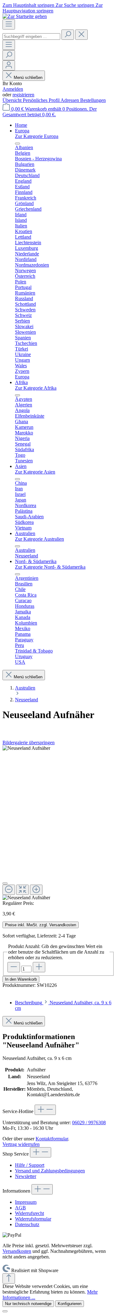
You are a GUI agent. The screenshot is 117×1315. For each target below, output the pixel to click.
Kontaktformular (52, 1138)
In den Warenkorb (21, 979)
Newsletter (25, 1176)
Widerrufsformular (33, 1218)
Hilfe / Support (29, 1165)
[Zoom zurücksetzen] (22, 890)
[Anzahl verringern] (13, 967)
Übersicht (12, 100)
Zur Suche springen (75, 5)
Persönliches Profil (42, 100)
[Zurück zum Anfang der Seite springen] (8, 1278)
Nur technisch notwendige (28, 1303)
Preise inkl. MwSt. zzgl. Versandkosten (40, 925)
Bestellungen (93, 100)
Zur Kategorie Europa (36, 136)
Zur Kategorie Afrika (35, 388)
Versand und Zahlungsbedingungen (50, 1170)
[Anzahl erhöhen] (39, 967)
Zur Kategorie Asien (35, 471)
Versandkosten (16, 1251)
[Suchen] (67, 35)
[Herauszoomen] (8, 890)
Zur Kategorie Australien (39, 539)
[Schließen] (4, 883)
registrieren (23, 94)
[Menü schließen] (17, 143)
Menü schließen (28, 77)
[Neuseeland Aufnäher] (26, 748)
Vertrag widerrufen (21, 1144)
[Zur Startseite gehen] (24, 16)
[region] (58, 822)
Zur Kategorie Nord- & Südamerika (50, 567)
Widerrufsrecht (29, 1213)
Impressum (26, 1202)
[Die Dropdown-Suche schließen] (81, 35)
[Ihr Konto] (8, 65)
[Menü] (8, 24)
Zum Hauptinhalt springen (29, 5)
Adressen (70, 100)
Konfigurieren (69, 1303)
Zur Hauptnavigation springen (52, 7)
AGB (20, 1207)
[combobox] (31, 36)
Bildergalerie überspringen (28, 742)
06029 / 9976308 (89, 1122)
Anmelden (12, 89)
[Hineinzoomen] (36, 890)
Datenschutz (27, 1224)
